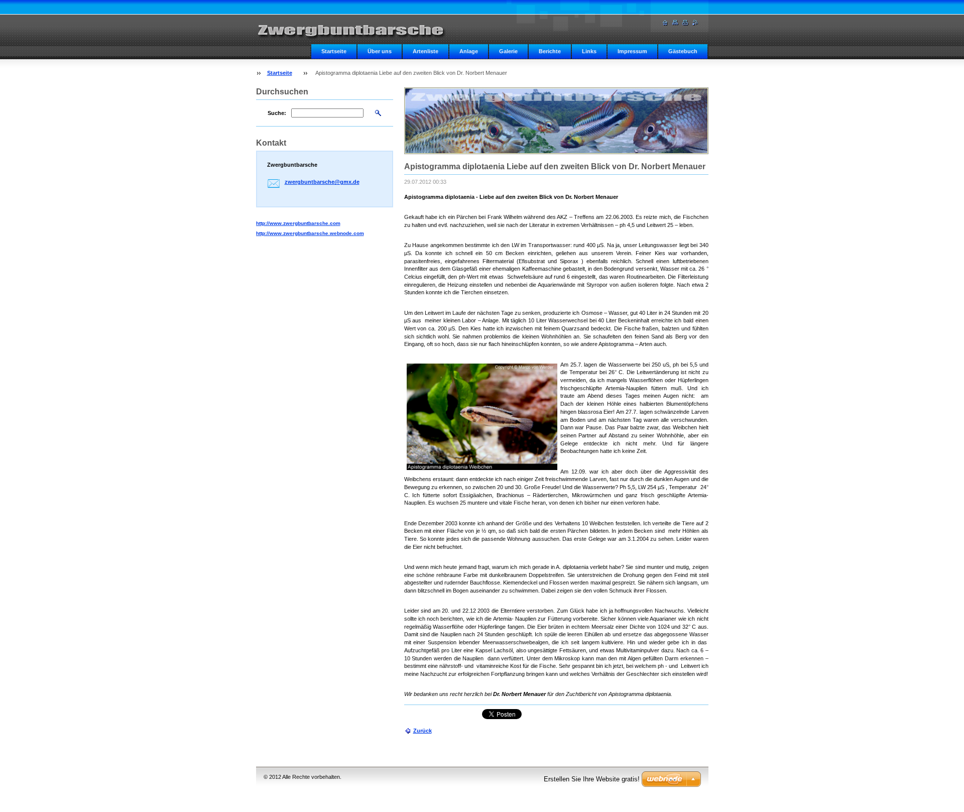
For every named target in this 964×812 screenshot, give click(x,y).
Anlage (468, 51)
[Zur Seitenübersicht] (675, 23)
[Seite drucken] (685, 23)
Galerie (508, 51)
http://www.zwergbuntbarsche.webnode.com (310, 233)
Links (589, 51)
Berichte (550, 51)
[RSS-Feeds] (695, 23)
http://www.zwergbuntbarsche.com (298, 223)
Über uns (380, 51)
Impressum (632, 51)
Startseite (333, 51)
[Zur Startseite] (356, 28)
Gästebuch (682, 51)
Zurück (422, 731)
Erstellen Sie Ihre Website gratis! (592, 779)
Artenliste (425, 51)
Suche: (277, 113)
